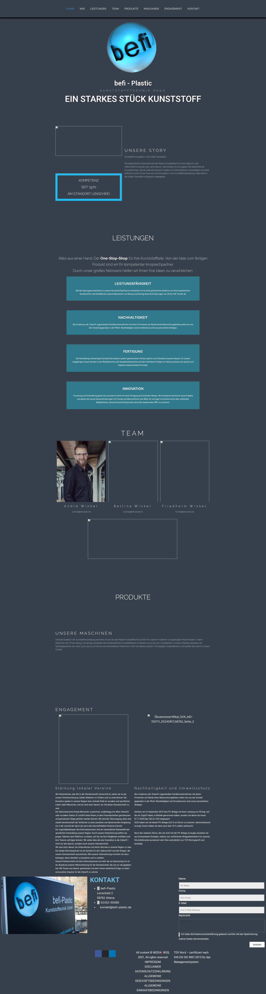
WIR (82, 8)
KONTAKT (194, 8)
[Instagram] (105, 953)
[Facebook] (98, 953)
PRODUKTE (131, 8)
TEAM (115, 8)
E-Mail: (183, 903)
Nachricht (184, 915)
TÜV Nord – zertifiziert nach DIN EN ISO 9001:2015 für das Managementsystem (192, 957)
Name (182, 878)
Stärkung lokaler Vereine (83, 788)
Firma (182, 890)
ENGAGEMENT (173, 8)
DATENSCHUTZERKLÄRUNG (153, 971)
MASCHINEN (151, 8)
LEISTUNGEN (98, 8)
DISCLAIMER (153, 966)
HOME (70, 8)
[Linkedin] (112, 953)
